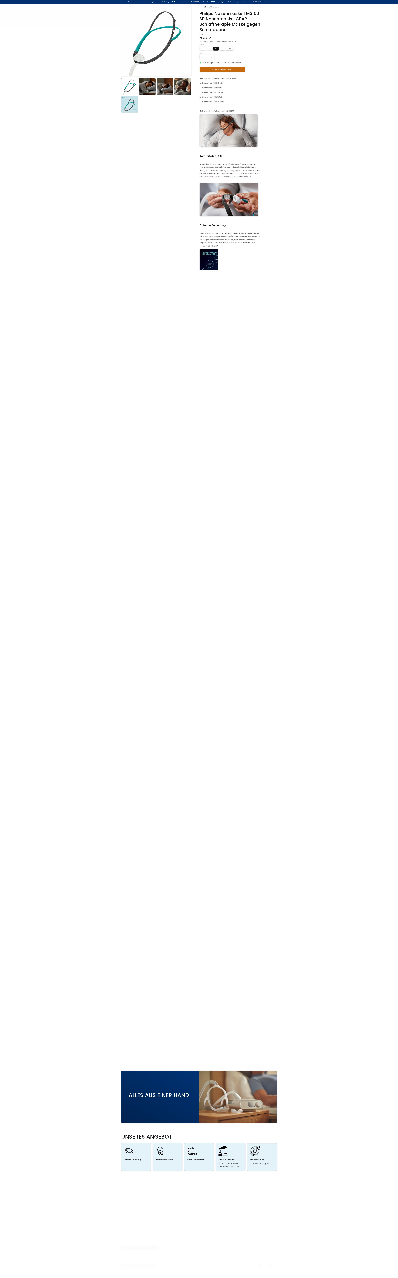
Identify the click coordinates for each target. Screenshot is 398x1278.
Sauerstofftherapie (128, 1199)
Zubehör (124, 1208)
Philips (202, 1187)
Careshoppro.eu (132, 1271)
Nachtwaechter (206, 1193)
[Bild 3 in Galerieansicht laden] (165, 86)
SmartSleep (125, 1202)
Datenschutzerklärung (169, 1231)
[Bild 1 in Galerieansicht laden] (129, 86)
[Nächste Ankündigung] (278, 2)
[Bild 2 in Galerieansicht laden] (147, 86)
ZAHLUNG (242, 1187)
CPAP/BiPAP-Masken (129, 1191)
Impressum (165, 1225)
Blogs (123, 1225)
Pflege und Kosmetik (129, 1211)
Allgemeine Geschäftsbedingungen (174, 1234)
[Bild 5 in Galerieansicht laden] (129, 104)
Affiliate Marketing (128, 1231)
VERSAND (242, 1191)
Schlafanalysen (127, 1205)
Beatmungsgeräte (128, 1196)
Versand (212, 41)
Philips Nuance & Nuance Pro (172, 1208)
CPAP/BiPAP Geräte (128, 1187)
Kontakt (243, 1271)
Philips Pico (165, 1187)
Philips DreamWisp (168, 1193)
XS (204, 49)
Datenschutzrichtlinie (190, 1271)
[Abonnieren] (156, 1245)
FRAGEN (242, 1196)
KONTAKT (242, 1193)
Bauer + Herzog (206, 1199)
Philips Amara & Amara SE (171, 1202)
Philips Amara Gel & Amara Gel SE (174, 1205)
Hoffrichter (204, 1196)
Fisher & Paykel (206, 1191)
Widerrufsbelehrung (168, 1228)
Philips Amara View (168, 1191)
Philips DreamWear (168, 1196)
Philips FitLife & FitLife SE (170, 1199)
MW (229, 49)
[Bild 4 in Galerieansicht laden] (182, 86)
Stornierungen (252, 1271)
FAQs (123, 1228)
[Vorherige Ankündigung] (120, 2)
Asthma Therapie (128, 1193)
